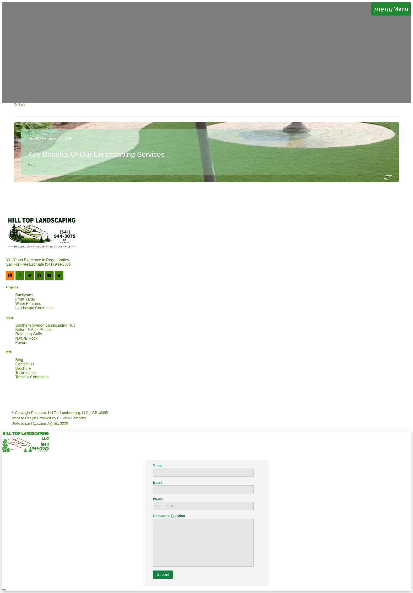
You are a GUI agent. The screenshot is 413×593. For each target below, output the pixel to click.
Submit (163, 574)
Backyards (24, 295)
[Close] (4, 590)
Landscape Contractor (34, 308)
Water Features (28, 304)
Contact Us (24, 364)
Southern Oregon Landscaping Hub (45, 325)
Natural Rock (26, 338)
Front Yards (25, 299)
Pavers (21, 343)
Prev (31, 166)
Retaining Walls (28, 334)
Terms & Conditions (32, 377)
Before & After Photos (33, 330)
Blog (19, 360)
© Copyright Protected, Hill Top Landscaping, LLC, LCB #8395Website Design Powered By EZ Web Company (59, 418)
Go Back (19, 104)
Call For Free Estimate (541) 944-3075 (38, 264)
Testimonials (26, 373)
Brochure (23, 368)
